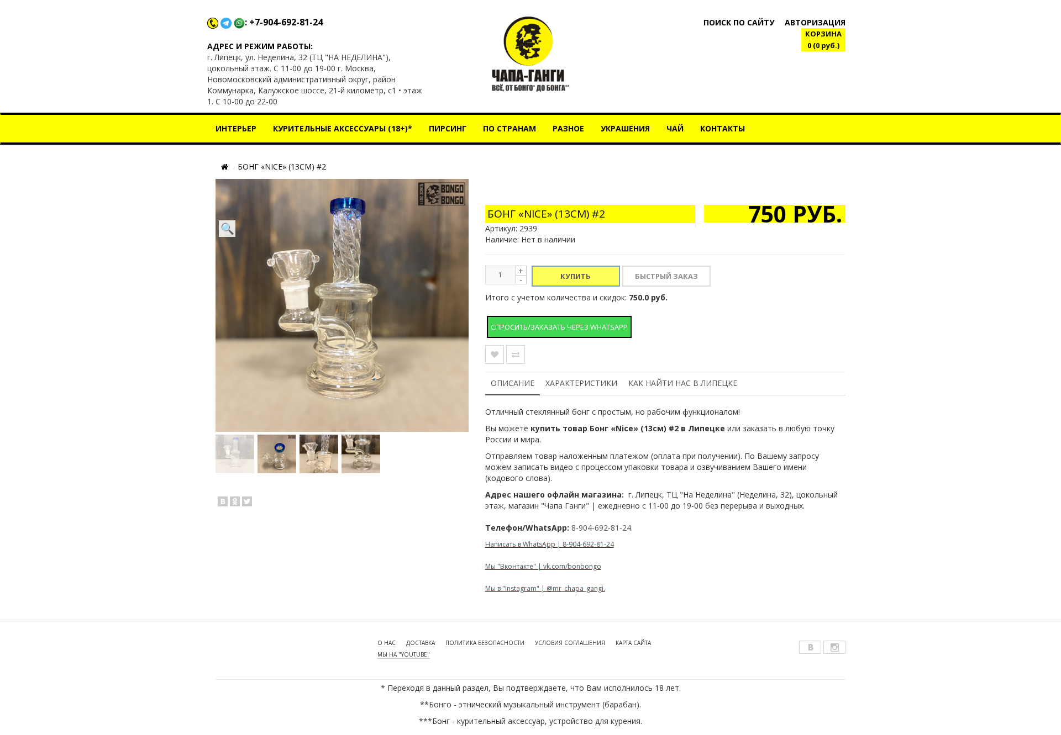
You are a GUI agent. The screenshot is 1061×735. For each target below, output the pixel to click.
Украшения (625, 128)
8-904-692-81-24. (602, 527)
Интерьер (236, 128)
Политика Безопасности (484, 643)
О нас (386, 643)
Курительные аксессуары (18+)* (342, 128)
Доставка (420, 643)
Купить (575, 276)
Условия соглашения (570, 643)
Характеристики (581, 383)
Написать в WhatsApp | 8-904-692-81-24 (549, 544)
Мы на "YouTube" (403, 654)
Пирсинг (447, 128)
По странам (509, 128)
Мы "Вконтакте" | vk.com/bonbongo (543, 566)
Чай (675, 128)
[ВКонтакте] (223, 501)
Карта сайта (633, 643)
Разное (568, 128)
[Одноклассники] (235, 501)
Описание (512, 383)
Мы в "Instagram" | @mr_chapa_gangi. (545, 588)
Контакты (722, 128)
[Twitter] (247, 501)
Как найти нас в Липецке (682, 383)
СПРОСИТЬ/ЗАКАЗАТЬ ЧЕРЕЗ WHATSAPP (559, 327)
